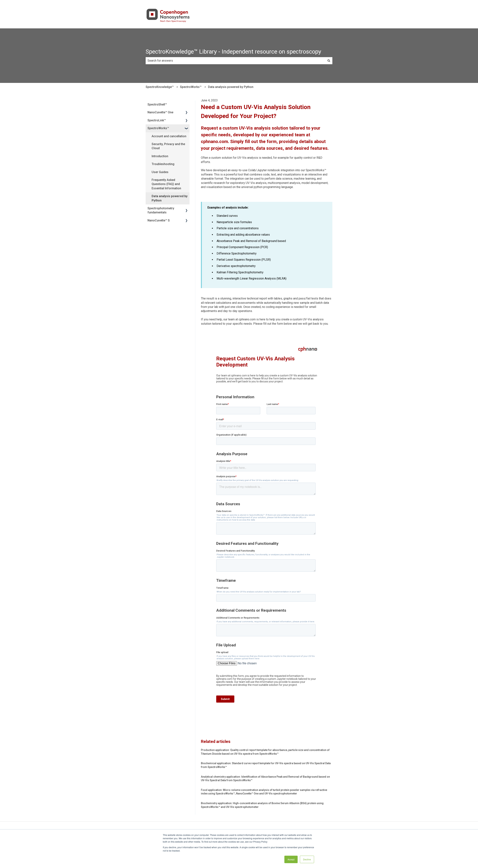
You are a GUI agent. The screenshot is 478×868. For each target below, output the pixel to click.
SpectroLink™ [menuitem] (157, 120)
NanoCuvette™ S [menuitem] (159, 220)
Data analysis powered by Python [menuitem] (169, 198)
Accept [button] (291, 859)
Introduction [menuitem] (160, 156)
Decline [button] (307, 859)
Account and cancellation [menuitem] (169, 136)
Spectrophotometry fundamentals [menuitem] (161, 210)
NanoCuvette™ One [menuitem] (160, 112)
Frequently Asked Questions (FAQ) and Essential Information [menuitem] (166, 184)
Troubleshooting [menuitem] (163, 164)
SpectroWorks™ (190, 87)
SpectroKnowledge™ (160, 87)
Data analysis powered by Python (230, 87)
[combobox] (235, 60)
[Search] (328, 60)
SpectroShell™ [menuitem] (157, 104)
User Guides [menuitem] (160, 172)
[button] (187, 113)
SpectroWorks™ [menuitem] (158, 128)
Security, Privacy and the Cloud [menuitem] (168, 146)
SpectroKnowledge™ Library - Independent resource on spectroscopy (233, 51)
